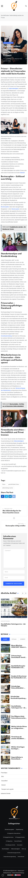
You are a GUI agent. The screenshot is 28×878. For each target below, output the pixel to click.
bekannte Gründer (5, 793)
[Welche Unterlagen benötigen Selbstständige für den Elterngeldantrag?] (5, 749)
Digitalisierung (19, 829)
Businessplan (15, 209)
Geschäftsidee (18, 841)
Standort (22, 172)
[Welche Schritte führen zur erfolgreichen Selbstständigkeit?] (5, 729)
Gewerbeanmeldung (6, 336)
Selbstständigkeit (13, 88)
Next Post (21, 523)
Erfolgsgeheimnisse (8, 837)
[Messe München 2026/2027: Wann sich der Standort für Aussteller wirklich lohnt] (5, 648)
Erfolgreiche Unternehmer (13, 833)
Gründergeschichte (10, 845)
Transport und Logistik (7, 789)
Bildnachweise (7, 873)
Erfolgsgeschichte (20, 837)
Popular (14, 639)
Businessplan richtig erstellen (15, 525)
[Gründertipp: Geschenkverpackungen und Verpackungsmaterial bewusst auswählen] (5, 699)
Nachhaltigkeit (5, 849)
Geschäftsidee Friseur (13, 484)
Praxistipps (4, 772)
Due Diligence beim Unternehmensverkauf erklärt (19, 718)
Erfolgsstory (9, 841)
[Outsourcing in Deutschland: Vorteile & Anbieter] (5, 658)
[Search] (26, 6)
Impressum (21, 870)
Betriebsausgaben (9, 829)
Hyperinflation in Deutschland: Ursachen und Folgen (18, 759)
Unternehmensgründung (10, 856)
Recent (5, 639)
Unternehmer (21, 856)
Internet (3, 785)
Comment (22, 639)
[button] (22, 593)
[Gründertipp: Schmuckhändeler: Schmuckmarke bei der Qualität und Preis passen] (5, 689)
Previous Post (8, 508)
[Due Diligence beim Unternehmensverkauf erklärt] (5, 719)
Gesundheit (4, 780)
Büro (2, 776)
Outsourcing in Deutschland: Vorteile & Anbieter (18, 657)
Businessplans (5, 207)
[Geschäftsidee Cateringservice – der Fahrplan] (5, 709)
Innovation (19, 845)
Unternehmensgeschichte (13, 852)
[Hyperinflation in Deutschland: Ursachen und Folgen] (5, 760)
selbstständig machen (7, 488)
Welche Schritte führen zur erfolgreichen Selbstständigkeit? (19, 728)
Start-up (24, 849)
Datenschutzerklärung (18, 873)
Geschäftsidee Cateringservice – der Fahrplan (18, 707)
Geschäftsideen (5, 621)
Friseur (3, 484)
